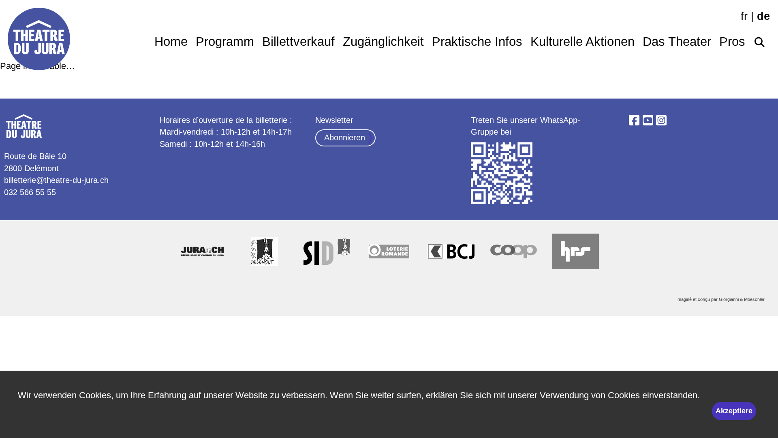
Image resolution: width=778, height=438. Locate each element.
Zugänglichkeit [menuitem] (383, 41)
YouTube (648, 120)
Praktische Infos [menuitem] (477, 41)
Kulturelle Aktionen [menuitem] (582, 41)
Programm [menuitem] (225, 41)
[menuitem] (759, 39)
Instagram (661, 120)
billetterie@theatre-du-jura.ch (56, 180)
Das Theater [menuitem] (677, 41)
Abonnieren (344, 137)
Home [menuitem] (171, 41)
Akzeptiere (734, 411)
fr (744, 16)
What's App (502, 173)
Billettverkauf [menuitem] (298, 41)
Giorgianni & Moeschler (742, 299)
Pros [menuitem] (732, 41)
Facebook (634, 120)
